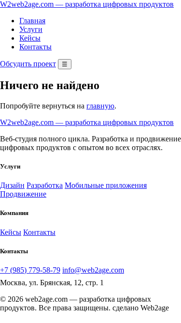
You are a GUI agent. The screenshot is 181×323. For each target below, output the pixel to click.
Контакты (35, 47)
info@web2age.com (93, 270)
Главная (32, 20)
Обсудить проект (28, 64)
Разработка (45, 185)
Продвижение (23, 194)
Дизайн (12, 185)
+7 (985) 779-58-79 (30, 270)
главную (100, 106)
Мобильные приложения (106, 185)
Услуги (30, 29)
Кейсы (30, 38)
